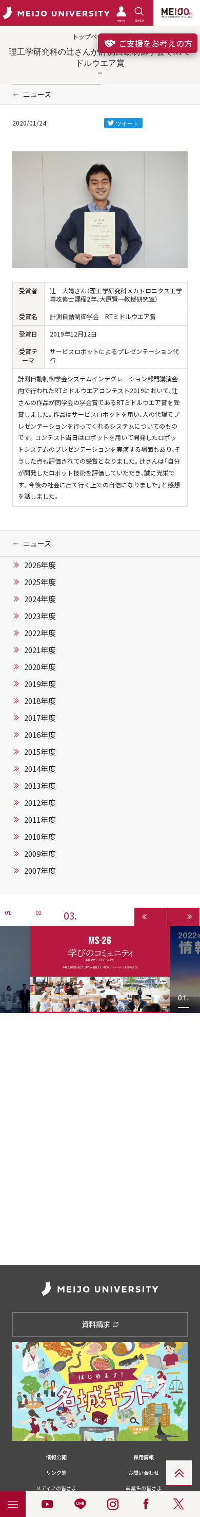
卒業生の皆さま (144, 1488)
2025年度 (40, 582)
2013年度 (40, 785)
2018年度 (40, 701)
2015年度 (40, 751)
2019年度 (40, 684)
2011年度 (40, 819)
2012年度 (40, 802)
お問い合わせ (143, 1472)
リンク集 (56, 1472)
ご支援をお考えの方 (154, 43)
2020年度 (40, 667)
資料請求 (97, 1324)
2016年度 (40, 734)
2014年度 (40, 768)
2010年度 (40, 836)
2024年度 (40, 599)
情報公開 (56, 1457)
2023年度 (40, 616)
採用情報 (143, 1457)
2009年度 (40, 853)
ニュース (37, 94)
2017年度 (40, 718)
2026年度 (40, 565)
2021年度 (40, 650)
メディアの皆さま (56, 1488)
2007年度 (40, 870)
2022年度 (40, 633)
